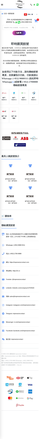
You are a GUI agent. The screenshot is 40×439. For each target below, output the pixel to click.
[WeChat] (37, 4)
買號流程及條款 (27, 363)
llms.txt (19, 365)
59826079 (4, 419)
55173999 (19, 416)
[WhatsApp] (34, 4)
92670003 (12, 416)
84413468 (12, 419)
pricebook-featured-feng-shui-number (13, 421)
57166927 (26, 416)
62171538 (4, 416)
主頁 (5, 13)
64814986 (26, 419)
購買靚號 (11, 13)
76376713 (33, 419)
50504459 (19, 419)
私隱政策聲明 (11, 365)
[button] (33, 27)
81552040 (33, 416)
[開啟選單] (2, 5)
